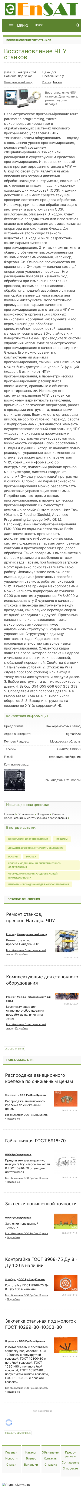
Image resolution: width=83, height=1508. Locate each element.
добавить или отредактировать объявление (35, 848)
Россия (46, 82)
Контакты (50, 1458)
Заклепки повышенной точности (41, 1203)
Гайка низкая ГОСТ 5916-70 (35, 1140)
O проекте (70, 1468)
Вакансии (31, 1464)
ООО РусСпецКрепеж (33, 1095)
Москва (57, 82)
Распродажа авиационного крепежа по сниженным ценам (25, 1105)
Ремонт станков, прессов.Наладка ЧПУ (22, 942)
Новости (11, 1458)
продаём (61, 839)
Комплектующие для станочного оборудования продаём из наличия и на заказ (25, 1012)
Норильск (10, 1341)
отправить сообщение (65, 756)
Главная (9, 814)
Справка (50, 1464)
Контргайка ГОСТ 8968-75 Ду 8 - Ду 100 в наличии (27, 1287)
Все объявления (14, 1049)
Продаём (43, 814)
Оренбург (10, 1279)
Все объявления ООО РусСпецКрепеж (26, 1114)
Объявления (26, 814)
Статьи (11, 1464)
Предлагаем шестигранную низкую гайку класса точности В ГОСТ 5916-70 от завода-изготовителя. (27, 1166)
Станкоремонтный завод (18, 82)
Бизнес (31, 1458)
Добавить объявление (18, 1433)
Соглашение (70, 1462)
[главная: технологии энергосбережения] (42, 8)
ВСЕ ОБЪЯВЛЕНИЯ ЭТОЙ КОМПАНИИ (28, 839)
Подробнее (21, 954)
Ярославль (11, 1095)
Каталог (31, 1452)
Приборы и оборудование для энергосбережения (38, 884)
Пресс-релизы (70, 1454)
